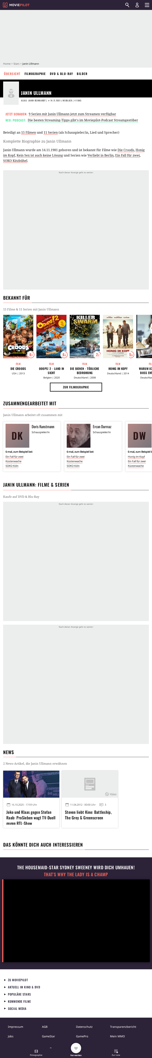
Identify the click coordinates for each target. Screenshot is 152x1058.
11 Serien (51, 132)
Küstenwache (13, 461)
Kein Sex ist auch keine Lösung (40, 155)
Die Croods (126, 150)
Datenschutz (84, 1027)
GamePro (82, 1036)
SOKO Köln (12, 466)
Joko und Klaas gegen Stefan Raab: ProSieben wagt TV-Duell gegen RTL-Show (31, 817)
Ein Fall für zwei (127, 155)
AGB (45, 1027)
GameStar (48, 1036)
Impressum (15, 1027)
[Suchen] (127, 5)
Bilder (82, 73)
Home (6, 63)
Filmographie (35, 73)
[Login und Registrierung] (137, 5)
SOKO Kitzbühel (15, 161)
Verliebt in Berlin (100, 155)
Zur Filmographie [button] (76, 387)
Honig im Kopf (117, 369)
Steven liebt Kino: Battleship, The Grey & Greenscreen (88, 814)
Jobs (10, 1036)
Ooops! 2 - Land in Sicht (51, 371)
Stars (16, 63)
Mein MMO (117, 1036)
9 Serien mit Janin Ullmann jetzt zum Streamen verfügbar (72, 114)
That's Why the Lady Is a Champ (76, 874)
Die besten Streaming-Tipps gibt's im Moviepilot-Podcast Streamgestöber (83, 120)
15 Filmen (28, 132)
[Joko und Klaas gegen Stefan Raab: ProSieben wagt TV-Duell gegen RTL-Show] (31, 784)
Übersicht (12, 73)
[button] (36, 1053)
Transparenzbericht (123, 1027)
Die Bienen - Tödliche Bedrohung (84, 371)
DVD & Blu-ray (61, 73)
